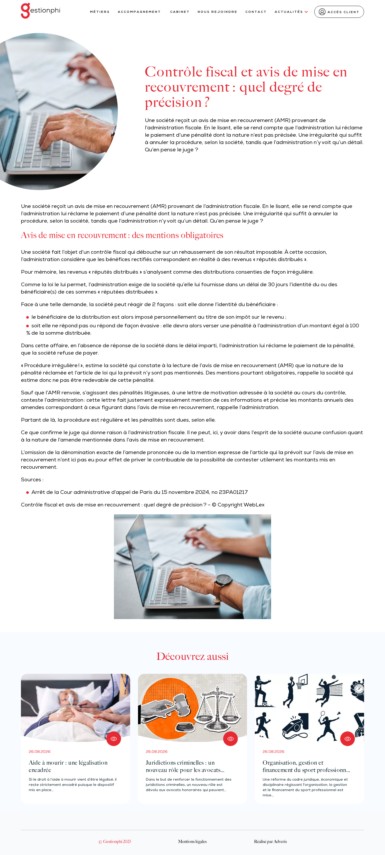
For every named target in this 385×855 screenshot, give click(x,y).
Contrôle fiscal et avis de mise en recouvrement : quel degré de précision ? (113, 505)
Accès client (344, 12)
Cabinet (180, 12)
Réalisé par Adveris (270, 841)
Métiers (100, 12)
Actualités (289, 12)
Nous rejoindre (218, 12)
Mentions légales (192, 841)
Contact (256, 12)
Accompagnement (140, 12)
